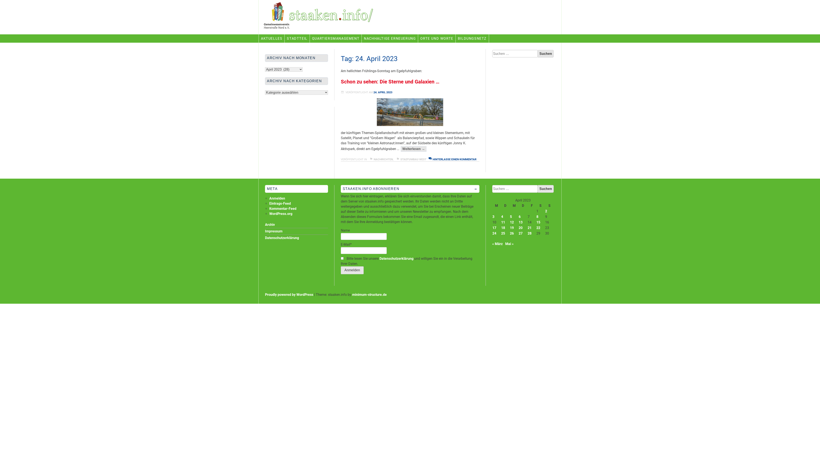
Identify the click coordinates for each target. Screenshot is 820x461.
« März (497, 244)
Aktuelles (271, 38)
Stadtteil (297, 38)
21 (530, 228)
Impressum (274, 231)
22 (538, 228)
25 (503, 233)
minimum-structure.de (369, 295)
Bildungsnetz (472, 38)
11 (503, 222)
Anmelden (277, 198)
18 (503, 228)
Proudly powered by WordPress (289, 295)
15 (538, 222)
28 (530, 233)
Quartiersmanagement (335, 38)
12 (512, 222)
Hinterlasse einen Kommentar (454, 159)
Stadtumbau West (413, 159)
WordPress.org (280, 214)
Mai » (509, 244)
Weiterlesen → (414, 149)
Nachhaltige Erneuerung (390, 38)
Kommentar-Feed (282, 209)
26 (512, 233)
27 (521, 233)
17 (494, 228)
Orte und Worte (436, 38)
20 (521, 228)
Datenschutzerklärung (396, 259)
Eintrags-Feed (280, 203)
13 (521, 222)
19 (512, 228)
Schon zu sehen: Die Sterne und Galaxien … (390, 82)
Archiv (270, 225)
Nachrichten (383, 159)
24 (494, 233)
